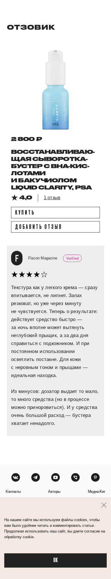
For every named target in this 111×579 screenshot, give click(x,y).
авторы (54, 491)
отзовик (31, 27)
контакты (13, 491)
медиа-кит (96, 491)
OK (55, 560)
